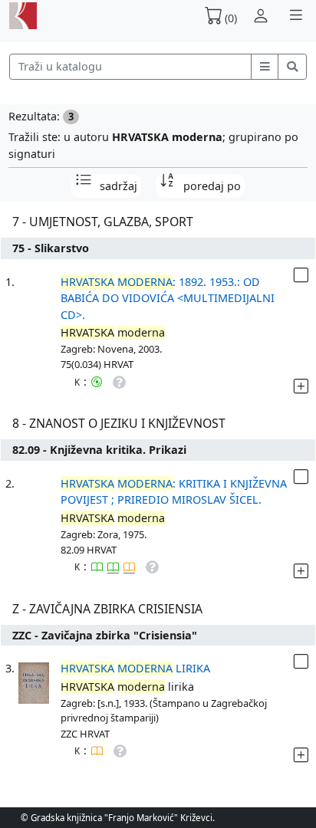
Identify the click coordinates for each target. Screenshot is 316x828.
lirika (135, 668)
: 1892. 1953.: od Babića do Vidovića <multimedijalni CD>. (168, 298)
